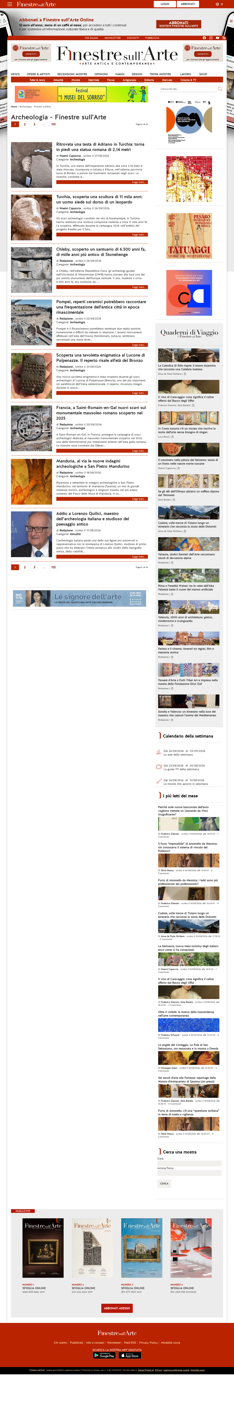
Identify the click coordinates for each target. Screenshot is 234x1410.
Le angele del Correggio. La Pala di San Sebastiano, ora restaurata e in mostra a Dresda (188, 1046)
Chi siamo (91, 38)
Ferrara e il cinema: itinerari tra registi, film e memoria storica (186, 650)
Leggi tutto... (139, 182)
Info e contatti (95, 1343)
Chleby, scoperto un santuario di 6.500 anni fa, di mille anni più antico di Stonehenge (101, 252)
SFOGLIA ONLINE (34, 1288)
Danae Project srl (146, 1370)
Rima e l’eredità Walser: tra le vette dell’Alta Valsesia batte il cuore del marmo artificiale (186, 587)
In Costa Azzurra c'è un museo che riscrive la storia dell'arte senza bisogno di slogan (187, 430)
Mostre (75, 80)
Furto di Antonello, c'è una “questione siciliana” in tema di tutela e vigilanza (188, 1112)
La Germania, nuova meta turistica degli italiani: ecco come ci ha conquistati (188, 948)
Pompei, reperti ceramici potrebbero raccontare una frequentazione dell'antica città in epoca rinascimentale (101, 307)
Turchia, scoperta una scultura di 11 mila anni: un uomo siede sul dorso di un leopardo (99, 199)
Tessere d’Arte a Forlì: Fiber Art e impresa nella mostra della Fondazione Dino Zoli (188, 682)
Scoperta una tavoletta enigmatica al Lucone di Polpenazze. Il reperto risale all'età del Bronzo (100, 357)
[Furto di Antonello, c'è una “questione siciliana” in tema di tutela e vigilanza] (188, 1124)
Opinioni (101, 74)
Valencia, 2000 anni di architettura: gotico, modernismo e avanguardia (185, 619)
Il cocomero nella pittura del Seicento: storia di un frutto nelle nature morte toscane (188, 461)
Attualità (58, 80)
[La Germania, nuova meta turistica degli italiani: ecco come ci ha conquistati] (188, 959)
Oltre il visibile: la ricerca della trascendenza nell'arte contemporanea (186, 1013)
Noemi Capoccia (70, 156)
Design (137, 74)
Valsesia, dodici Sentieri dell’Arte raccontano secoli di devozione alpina (186, 556)
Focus (111, 80)
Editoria (149, 80)
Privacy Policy (148, 1343)
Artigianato (129, 80)
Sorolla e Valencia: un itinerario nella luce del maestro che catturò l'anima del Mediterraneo (187, 713)
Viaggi (119, 74)
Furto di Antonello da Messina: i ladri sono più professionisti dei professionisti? (188, 882)
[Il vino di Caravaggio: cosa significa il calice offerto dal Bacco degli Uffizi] (188, 387)
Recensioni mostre (72, 74)
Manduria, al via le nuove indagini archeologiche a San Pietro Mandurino (93, 463)
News (15, 74)
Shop (203, 74)
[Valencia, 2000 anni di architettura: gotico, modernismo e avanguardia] (188, 607)
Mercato (167, 80)
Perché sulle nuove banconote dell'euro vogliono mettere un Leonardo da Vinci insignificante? (183, 810)
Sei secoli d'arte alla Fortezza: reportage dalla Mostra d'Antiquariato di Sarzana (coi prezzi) (187, 1079)
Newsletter (113, 38)
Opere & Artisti (38, 74)
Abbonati (188, 4)
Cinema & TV (188, 80)
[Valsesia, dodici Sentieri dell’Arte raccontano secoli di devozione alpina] (188, 544)
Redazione (67, 261)
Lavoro (185, 74)
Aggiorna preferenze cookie (176, 1370)
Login (165, 4)
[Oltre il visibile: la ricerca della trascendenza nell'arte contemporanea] (188, 1025)
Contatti (133, 38)
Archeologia (77, 159)
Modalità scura (170, 1343)
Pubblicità (152, 38)
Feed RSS (130, 1343)
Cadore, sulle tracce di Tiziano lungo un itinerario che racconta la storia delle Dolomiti (187, 524)
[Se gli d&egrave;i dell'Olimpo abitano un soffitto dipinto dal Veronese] (188, 481)
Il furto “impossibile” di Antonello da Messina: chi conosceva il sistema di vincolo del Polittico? (187, 847)
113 (53, 124)
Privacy (158, 1370)
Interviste (93, 80)
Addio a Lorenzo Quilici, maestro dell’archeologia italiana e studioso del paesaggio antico (92, 519)
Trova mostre (160, 74)
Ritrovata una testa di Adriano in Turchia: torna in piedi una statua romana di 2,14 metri (100, 147)
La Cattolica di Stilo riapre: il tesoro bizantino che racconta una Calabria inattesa (187, 367)
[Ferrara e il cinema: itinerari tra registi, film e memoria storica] (188, 639)
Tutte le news (37, 80)
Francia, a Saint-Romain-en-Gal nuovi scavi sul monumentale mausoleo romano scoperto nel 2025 (101, 413)
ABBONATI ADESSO (117, 1308)
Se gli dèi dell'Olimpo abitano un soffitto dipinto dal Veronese (188, 493)
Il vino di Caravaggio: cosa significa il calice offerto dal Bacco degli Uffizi (186, 399)
